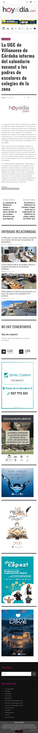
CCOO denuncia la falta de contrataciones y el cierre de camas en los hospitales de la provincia (18, 293)
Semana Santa (9, 717)
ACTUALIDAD (6, 39)
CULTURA (8, 696)
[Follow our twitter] (3, 352)
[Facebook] (27, 2)
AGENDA (8, 691)
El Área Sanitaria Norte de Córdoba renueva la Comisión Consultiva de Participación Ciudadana (18, 266)
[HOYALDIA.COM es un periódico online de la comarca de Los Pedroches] (19, 12)
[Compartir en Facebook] (25, 97)
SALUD (7, 715)
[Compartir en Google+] (31, 97)
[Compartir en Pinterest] (35, 97)
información (5, 189)
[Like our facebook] (21, 352)
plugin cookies (34, 730)
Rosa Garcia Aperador (7, 244)
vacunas (17, 189)
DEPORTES (8, 698)
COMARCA (8, 693)
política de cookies (19, 728)
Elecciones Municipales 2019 (14, 703)
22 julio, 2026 (10, 271)
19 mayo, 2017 (10, 98)
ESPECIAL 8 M (9, 708)
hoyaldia (3, 271)
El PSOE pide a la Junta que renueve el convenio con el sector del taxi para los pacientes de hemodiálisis (19, 239)
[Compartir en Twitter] (28, 97)
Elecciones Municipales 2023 (14, 705)
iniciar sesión (16, 338)
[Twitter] (30, 2)
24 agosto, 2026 (18, 244)
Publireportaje (9, 712)
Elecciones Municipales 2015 (14, 701)
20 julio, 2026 (10, 298)
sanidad (11, 189)
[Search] (3, 2)
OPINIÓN (8, 710)
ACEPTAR (19, 731)
